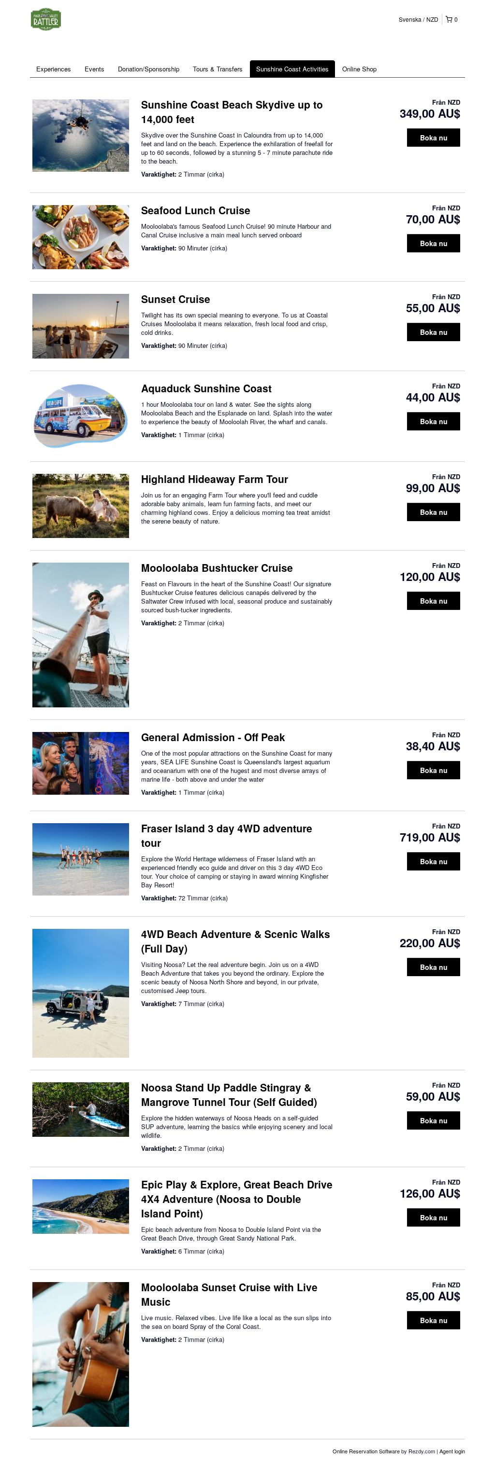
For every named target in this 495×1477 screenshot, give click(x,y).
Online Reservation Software (366, 1451)
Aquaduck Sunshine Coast (206, 388)
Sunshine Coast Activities (292, 68)
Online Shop (359, 68)
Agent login (452, 1451)
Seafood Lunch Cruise (195, 210)
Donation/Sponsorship (148, 68)
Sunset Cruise (175, 298)
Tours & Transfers (218, 68)
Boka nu (434, 137)
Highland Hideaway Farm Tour (214, 478)
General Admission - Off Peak (213, 737)
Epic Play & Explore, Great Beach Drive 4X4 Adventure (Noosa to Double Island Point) (237, 1198)
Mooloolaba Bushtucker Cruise (217, 567)
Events (94, 68)
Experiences (53, 68)
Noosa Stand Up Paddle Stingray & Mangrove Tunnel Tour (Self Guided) (229, 1094)
